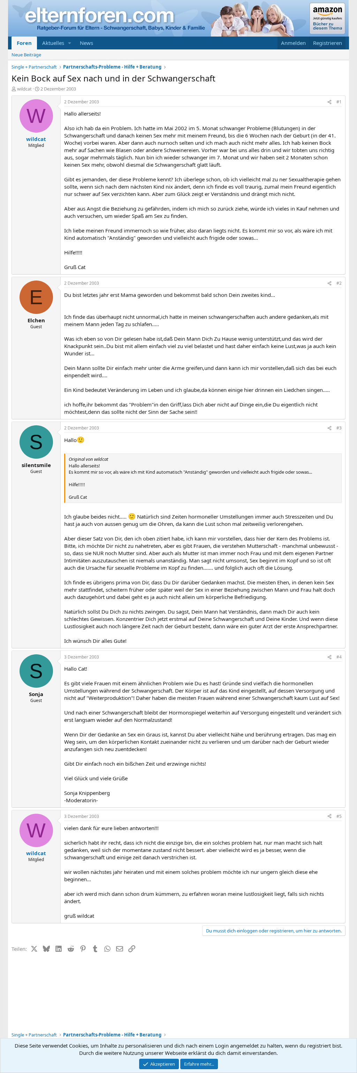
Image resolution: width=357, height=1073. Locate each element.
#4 (339, 657)
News (86, 42)
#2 (339, 283)
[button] (70, 43)
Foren (24, 42)
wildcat (24, 89)
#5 (339, 816)
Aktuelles (53, 42)
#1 (339, 102)
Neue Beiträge (26, 55)
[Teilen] (329, 102)
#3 (339, 428)
